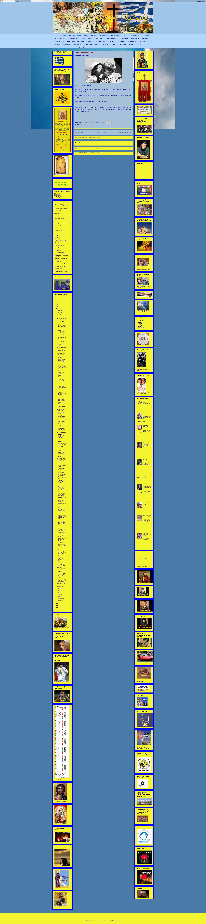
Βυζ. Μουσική (145, 35)
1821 (56, 35)
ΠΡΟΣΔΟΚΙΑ (57, 225)
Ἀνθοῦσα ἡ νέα (62, 129)
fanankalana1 (82, 114)
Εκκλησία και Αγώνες (111, 38)
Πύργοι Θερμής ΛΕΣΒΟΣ (60, 240)
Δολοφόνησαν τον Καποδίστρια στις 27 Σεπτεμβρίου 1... (61, 361)
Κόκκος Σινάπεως (58, 247)
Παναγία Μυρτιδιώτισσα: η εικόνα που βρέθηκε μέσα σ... (61, 405)
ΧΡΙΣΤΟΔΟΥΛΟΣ (59, 47)
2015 (57, 309)
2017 (57, 304)
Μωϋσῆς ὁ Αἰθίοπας (59, 138)
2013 (57, 605)
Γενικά (83, 38)
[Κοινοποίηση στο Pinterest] (113, 122)
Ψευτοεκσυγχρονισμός (79, 47)
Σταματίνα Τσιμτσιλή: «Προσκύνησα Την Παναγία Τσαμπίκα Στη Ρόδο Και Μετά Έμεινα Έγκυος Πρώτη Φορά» (144, 429)
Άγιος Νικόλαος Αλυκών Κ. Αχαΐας (78, 35)
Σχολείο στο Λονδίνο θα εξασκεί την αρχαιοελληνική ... (61, 380)
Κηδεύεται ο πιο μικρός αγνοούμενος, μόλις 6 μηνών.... (61, 330)
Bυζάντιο (63, 35)
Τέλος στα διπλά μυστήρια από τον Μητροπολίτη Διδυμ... (62, 517)
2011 (57, 609)
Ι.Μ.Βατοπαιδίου (59, 41)
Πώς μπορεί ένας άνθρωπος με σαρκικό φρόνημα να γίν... (61, 454)
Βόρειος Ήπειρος (60, 38)
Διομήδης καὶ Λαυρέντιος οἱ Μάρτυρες (62, 139)
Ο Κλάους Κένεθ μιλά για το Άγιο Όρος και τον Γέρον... (61, 460)
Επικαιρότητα (135, 38)
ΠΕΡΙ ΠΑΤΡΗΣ (57, 228)
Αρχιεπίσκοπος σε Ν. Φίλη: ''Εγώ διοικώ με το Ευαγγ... (61, 355)
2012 (57, 607)
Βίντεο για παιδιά (134, 35)
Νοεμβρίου (60, 312)
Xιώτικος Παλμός (58, 210)
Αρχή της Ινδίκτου (61, 583)
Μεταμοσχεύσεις (131, 41)
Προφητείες (89, 44)
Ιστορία (90, 41)
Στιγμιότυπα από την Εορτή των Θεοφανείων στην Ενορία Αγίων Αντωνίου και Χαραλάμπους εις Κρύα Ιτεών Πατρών (144, 417)
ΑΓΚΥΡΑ (56, 220)
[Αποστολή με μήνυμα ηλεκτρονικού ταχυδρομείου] (107, 122)
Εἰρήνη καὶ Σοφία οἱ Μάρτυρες (62, 144)
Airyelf (110, 920)
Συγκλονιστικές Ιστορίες (126, 44)
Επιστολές (145, 38)
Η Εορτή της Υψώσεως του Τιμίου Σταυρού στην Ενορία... (61, 493)
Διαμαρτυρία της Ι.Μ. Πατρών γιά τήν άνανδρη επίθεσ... (61, 511)
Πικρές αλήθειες (77, 44)
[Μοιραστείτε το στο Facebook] (112, 122)
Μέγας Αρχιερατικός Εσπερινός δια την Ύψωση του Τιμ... (61, 505)
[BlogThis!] (109, 122)
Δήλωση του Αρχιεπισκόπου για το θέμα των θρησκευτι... (61, 386)
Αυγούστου (60, 586)
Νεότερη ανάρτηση (81, 132)
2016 (57, 306)
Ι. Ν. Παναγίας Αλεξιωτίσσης (61, 202)
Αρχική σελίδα (102, 132)
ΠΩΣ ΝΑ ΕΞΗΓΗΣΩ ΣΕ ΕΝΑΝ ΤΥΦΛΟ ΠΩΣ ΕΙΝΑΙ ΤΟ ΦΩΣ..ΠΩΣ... (61, 435)
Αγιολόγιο (93, 35)
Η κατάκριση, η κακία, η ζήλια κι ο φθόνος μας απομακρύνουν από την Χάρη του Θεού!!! (147, 536)
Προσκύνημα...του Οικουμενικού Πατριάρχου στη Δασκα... (61, 476)
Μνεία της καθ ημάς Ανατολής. (61, 223)
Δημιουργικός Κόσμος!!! (60, 245)
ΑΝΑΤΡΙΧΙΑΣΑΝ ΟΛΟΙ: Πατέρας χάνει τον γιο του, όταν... (61, 367)
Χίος (68, 47)
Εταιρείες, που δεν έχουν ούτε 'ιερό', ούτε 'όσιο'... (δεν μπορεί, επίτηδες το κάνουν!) (144, 402)
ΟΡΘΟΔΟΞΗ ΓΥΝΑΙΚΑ (59, 268)
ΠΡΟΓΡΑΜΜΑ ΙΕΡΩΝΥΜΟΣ (61, 208)
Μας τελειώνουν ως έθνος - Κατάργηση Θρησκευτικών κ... (61, 428)
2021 (57, 296)
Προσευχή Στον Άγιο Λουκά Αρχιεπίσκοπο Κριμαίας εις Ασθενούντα (146, 445)
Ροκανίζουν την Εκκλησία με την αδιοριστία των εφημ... (61, 569)
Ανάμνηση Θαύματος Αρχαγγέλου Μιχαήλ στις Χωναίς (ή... (60, 559)
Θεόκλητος (65, 130)
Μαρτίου (59, 596)
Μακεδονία (121, 41)
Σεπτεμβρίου (60, 316)
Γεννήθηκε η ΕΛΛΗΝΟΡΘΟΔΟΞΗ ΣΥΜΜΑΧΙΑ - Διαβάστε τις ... (62, 579)
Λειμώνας (56, 233)
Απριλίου (59, 594)
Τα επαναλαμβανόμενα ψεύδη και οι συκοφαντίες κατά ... (61, 343)
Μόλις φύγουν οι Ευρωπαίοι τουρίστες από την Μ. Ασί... (61, 534)
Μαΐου (59, 592)
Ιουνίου (59, 590)
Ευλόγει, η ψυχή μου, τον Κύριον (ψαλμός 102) (143, 476)
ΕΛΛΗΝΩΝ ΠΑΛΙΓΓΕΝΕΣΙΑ (60, 271)
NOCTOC (56, 235)
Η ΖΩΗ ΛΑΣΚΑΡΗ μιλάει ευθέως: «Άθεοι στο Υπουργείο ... (61, 421)
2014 (57, 603)
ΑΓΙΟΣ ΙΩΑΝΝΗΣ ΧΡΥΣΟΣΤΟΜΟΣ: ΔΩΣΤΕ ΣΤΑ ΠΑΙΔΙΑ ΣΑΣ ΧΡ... (61, 547)
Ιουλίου (59, 588)
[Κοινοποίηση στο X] (110, 122)
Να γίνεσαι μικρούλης (60, 440)
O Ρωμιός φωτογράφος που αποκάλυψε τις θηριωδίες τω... (61, 528)
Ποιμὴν (56, 123)
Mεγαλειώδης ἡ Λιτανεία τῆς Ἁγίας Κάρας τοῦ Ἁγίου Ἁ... (61, 392)
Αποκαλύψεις (115, 35)
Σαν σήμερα (106, 44)
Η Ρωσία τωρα (57, 250)
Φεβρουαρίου (60, 598)
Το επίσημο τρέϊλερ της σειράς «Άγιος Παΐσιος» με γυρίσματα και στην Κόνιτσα (146, 462)
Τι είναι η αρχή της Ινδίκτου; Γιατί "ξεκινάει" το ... (61, 574)
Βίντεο (124, 35)
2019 (57, 300)
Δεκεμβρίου (60, 310)
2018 (57, 302)
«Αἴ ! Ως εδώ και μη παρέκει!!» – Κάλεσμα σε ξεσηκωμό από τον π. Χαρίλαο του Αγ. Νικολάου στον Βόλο (144, 519)
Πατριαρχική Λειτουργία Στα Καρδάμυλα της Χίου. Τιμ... (61, 482)
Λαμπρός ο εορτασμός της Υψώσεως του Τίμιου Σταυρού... (61, 487)
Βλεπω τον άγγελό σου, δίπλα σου (61, 444)
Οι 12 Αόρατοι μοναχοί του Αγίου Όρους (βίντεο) (60, 448)
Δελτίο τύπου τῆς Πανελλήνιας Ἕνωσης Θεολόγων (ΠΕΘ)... (61, 373)
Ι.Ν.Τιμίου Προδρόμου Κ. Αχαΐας (76, 41)
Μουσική (57, 44)
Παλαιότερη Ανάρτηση (124, 132)
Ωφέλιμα (91, 47)
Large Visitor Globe (142, 566)
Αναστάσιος (57, 213)
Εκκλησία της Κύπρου (59, 252)
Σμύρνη (115, 44)
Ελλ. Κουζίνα (124, 38)
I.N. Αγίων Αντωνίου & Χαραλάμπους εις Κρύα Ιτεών (61, 205)
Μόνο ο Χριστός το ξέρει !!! (147, 503)
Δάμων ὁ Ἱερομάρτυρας (64, 143)
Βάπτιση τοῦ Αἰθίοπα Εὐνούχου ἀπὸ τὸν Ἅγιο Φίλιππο (62, 128)
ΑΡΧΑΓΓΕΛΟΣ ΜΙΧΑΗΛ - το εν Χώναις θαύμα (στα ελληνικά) (61, 553)
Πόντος (97, 44)
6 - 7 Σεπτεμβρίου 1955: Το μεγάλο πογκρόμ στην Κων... (61, 522)
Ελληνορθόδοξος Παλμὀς (90, 122)
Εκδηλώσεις (99, 38)
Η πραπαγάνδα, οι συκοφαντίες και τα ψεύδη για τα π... (61, 336)
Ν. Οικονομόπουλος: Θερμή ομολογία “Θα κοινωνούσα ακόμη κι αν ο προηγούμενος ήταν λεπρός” (144, 488)
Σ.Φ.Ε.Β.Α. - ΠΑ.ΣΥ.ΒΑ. (60, 263)
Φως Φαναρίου (57, 261)
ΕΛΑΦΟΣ (56, 242)
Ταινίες (139, 44)
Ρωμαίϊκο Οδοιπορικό (59, 218)
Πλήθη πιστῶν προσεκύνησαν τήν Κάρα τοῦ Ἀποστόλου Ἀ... (61, 398)
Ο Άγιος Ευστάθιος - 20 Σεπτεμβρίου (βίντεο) (61, 465)
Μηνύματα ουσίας (145, 41)
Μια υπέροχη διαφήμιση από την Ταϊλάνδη (61, 417)
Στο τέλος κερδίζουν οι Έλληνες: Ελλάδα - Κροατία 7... (61, 540)
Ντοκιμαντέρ (66, 44)
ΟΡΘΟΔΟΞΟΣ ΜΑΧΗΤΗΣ (60, 266)
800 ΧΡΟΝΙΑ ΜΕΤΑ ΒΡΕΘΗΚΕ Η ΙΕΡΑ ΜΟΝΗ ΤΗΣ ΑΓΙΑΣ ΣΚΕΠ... (61, 411)
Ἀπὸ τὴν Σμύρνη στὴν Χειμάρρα (61, 565)
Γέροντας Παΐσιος (73, 38)
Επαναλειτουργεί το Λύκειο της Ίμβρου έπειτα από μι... (61, 349)
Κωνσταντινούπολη (101, 41)
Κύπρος (112, 41)
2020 (57, 298)
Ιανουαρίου (60, 600)
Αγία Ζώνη (57, 238)
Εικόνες (90, 38)
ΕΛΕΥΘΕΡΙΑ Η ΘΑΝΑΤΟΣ (60, 258)
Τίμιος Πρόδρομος (58, 215)
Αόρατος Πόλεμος (58, 230)
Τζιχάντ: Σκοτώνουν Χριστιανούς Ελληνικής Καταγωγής (61, 499)
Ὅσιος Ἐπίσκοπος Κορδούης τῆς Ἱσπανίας (62, 126)
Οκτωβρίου (60, 314)
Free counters (57, 779)
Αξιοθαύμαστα (104, 35)
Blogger (118, 920)
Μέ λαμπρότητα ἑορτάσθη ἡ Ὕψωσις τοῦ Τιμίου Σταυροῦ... (61, 470)
